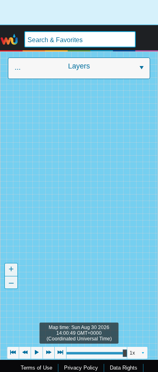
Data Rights (123, 368)
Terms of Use (36, 368)
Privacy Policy (81, 368)
